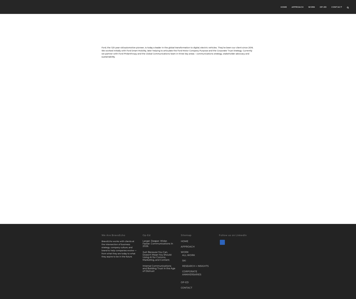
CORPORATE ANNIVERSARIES (191, 273)
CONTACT (186, 287)
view (126, 83)
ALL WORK (188, 255)
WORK (185, 252)
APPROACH (188, 246)
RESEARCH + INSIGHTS (195, 266)
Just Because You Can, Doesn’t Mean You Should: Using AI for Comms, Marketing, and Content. (157, 256)
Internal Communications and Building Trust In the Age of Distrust (159, 268)
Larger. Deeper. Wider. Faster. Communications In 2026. (158, 243)
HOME (184, 241)
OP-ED (185, 282)
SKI (184, 260)
